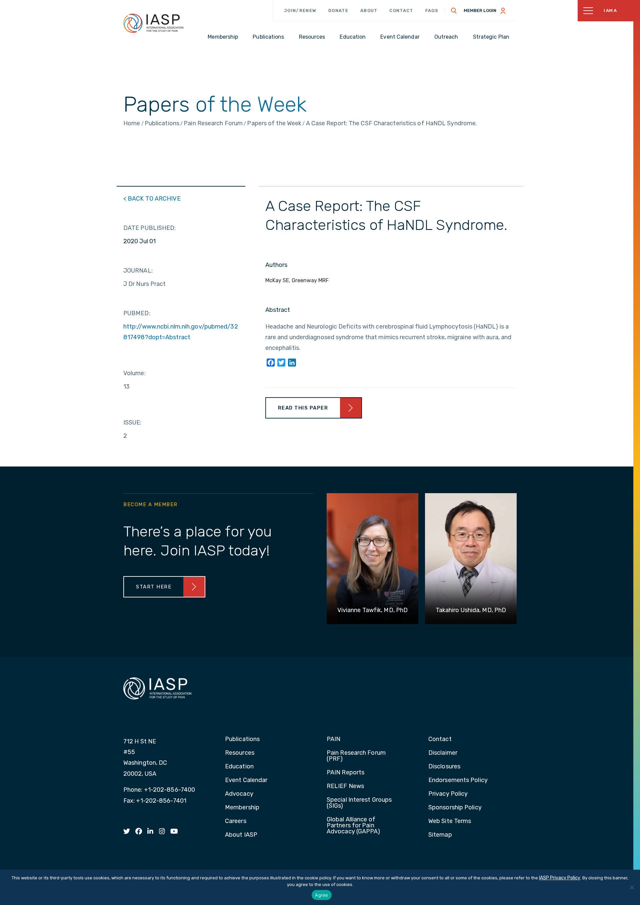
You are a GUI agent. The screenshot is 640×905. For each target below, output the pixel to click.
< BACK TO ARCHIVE (152, 198)
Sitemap (440, 835)
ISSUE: (132, 422)
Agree (321, 895)
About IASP (241, 835)
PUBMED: (136, 313)
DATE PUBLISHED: (149, 228)
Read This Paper (303, 408)
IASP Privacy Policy (559, 878)
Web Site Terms (449, 821)
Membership (242, 807)
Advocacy (239, 794)
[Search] (454, 11)
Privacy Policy (448, 794)
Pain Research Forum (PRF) (356, 756)
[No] (631, 887)
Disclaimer (442, 753)
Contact (401, 10)
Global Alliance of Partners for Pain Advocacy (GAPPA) (353, 825)
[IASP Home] (153, 23)
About (369, 10)
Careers (235, 821)
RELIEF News (345, 786)
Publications (242, 739)
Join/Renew (300, 10)
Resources (239, 753)
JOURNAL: (138, 270)
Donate (338, 10)
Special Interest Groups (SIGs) (359, 803)
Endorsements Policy (458, 780)
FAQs (432, 10)
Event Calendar (246, 780)
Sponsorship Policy (455, 807)
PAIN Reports (345, 772)
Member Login (480, 10)
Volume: (134, 373)
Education (239, 766)
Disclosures (444, 766)
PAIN (333, 739)
